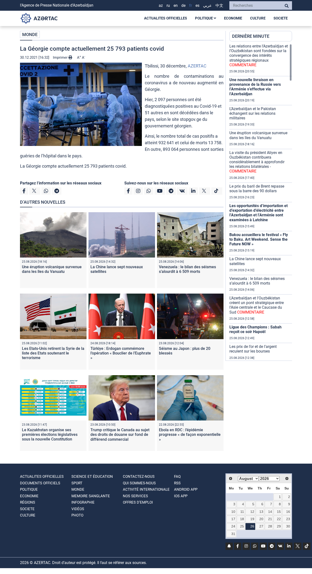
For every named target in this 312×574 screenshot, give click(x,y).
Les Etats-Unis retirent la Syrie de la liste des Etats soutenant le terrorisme (53, 353)
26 (252, 526)
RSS (177, 483)
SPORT (76, 483)
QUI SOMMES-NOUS (139, 483)
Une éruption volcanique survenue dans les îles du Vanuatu (52, 269)
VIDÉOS (77, 509)
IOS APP (180, 496)
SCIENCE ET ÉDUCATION (92, 476)
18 (242, 519)
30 (288, 526)
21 (270, 519)
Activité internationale (146, 489)
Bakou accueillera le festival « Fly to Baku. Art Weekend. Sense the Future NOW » (258, 239)
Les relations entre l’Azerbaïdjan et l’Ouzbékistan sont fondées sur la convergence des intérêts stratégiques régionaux (258, 55)
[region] (260, 202)
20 (261, 519)
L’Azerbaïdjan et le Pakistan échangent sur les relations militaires (252, 113)
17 (233, 519)
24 (233, 526)
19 (252, 519)
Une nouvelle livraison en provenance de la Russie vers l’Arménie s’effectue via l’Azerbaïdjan (255, 86)
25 (242, 526)
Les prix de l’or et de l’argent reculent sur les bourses (253, 349)
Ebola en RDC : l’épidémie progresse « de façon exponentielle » (190, 434)
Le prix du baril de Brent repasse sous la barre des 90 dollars (256, 188)
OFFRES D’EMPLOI (138, 502)
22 (279, 519)
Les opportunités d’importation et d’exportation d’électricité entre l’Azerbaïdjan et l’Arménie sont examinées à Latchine (258, 212)
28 (270, 526)
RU (168, 5)
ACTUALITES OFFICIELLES (165, 18)
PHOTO (77, 515)
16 (288, 512)
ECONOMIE (233, 18)
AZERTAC (197, 65)
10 (233, 512)
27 (261, 526)
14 (270, 512)
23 (288, 519)
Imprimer (60, 57)
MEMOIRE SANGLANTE (90, 496)
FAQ (177, 476)
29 (279, 526)
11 (242, 512)
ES (197, 5)
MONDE (30, 34)
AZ (161, 5)
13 (261, 512)
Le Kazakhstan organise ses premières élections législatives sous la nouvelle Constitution (50, 434)
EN (176, 5)
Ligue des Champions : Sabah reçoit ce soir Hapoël (255, 329)
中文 (219, 5)
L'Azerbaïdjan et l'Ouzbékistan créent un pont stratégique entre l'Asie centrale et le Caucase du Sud (256, 305)
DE (183, 5)
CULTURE (257, 18)
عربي (207, 5)
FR (190, 5)
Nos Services (135, 496)
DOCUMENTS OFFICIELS (40, 483)
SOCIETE (280, 18)
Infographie (83, 502)
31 (233, 534)
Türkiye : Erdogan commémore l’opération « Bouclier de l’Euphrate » (120, 353)
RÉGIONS (27, 502)
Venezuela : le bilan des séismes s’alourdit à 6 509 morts (187, 269)
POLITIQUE (204, 18)
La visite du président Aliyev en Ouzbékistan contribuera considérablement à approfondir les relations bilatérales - (256, 162)
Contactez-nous (139, 476)
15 (279, 512)
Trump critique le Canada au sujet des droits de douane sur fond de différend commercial (119, 434)
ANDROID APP (185, 489)
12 (252, 512)
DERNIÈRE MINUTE (250, 36)
